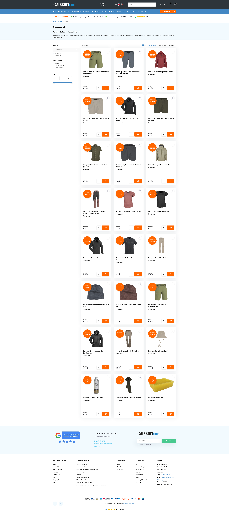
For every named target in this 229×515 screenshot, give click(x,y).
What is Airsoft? (81, 480)
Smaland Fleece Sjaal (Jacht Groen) (128, 398)
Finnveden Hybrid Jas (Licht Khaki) (160, 165)
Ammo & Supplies (63, 11)
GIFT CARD (126, 11)
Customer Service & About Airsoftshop (87, 469)
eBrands (125, 503)
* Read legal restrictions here (144, 444)
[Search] (153, 5)
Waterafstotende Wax (156, 398)
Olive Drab (59, 67)
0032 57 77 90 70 (99, 441)
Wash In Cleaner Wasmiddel (93, 398)
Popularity (152, 45)
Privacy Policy (80, 472)
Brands (60, 21)
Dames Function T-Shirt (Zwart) (159, 211)
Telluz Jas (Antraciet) (90, 258)
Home (54, 21)
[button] (144, 17)
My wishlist (120, 469)
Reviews (78, 474)
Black (57, 63)
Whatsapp (97, 446)
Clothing (103, 11)
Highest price (172, 45)
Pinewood (58, 55)
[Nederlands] (116, 4)
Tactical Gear (95, 11)
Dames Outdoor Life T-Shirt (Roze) (128, 211)
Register (119, 464)
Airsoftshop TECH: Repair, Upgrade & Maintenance (91, 485)
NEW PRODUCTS (143, 11)
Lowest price (162, 45)
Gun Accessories (76, 11)
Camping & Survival (115, 11)
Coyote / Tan (59, 65)
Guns (54, 11)
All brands (58, 53)
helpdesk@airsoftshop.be (103, 444)
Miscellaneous (60, 70)
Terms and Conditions (82, 477)
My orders (119, 467)
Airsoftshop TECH (169, 11)
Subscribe (169, 441)
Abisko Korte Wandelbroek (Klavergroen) (157, 305)
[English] (119, 4)
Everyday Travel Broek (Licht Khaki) (161, 258)
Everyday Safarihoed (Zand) (158, 351)
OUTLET (133, 11)
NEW (54, 485)
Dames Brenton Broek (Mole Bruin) (128, 351)
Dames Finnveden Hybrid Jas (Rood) (160, 72)
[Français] (122, 4)
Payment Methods (81, 464)
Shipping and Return (82, 467)
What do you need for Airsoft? (85, 482)
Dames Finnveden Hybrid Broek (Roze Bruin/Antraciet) (94, 212)
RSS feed (131, 503)
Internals (86, 11)
